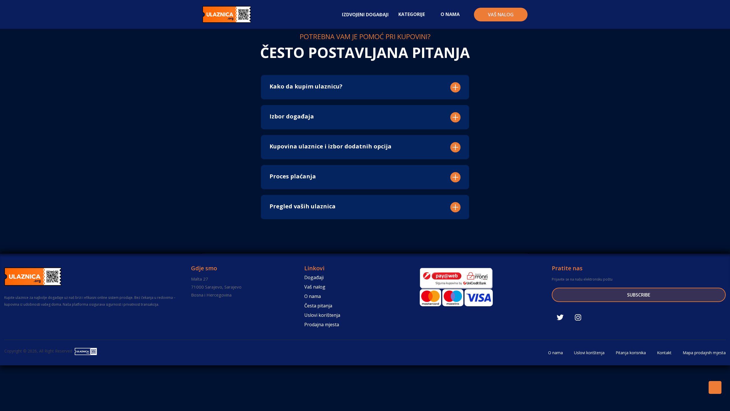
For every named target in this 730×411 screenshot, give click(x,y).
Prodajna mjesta (321, 324)
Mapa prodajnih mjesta (704, 352)
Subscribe (638, 295)
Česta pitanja (318, 306)
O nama (312, 296)
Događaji (314, 277)
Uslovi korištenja (322, 315)
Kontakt (664, 352)
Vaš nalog (501, 14)
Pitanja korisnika (630, 352)
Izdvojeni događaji (365, 14)
